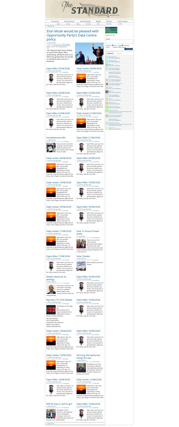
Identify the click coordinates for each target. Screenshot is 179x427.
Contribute (109, 24)
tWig (110, 102)
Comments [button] (110, 53)
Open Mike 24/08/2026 (58, 92)
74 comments (95, 210)
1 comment (95, 117)
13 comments (65, 303)
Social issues (122, 21)
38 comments (95, 96)
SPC (118, 72)
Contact (120, 24)
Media (98, 21)
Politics (109, 21)
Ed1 (110, 95)
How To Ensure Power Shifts (88, 232)
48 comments (96, 361)
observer (115, 106)
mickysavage (52, 43)
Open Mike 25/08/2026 (58, 68)
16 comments (65, 141)
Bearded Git (112, 56)
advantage (81, 236)
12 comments (95, 383)
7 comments (65, 359)
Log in (108, 28)
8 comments (65, 235)
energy (63, 45)
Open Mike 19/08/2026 (88, 182)
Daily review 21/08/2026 (89, 113)
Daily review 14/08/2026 (58, 330)
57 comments (65, 383)
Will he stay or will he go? (59, 403)
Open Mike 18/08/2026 (88, 206)
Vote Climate (83, 256)
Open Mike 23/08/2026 (88, 92)
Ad (117, 123)
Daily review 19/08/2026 (58, 182)
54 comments (95, 334)
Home (58, 24)
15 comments (66, 283)
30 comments (65, 117)
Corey (114, 110)
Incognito (114, 95)
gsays (110, 64)
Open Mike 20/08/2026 (88, 158)
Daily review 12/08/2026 (89, 379)
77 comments (65, 407)
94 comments (95, 186)
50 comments (96, 237)
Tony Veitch (112, 115)
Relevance (116, 47)
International (85, 21)
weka (110, 106)
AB (117, 68)
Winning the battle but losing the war (88, 356)
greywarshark (112, 72)
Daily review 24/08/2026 (89, 68)
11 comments (95, 72)
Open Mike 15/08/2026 (88, 299)
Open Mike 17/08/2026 (58, 256)
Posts (115, 45)
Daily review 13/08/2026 (58, 355)
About (68, 24)
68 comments (66, 44)
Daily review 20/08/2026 (58, 158)
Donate (108, 30)
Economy (55, 21)
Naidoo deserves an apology (56, 278)
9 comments (65, 210)
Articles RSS (111, 35)
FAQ (98, 24)
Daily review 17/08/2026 (58, 231)
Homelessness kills (55, 137)
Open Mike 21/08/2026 (88, 137)
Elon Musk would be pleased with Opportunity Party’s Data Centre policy (73, 35)
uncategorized (63, 47)
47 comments (95, 141)
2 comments (65, 162)
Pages (119, 45)
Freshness (123, 47)
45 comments (65, 334)
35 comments (95, 162)
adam (110, 91)
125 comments (66, 260)
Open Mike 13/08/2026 (58, 379)
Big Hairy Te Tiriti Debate (59, 299)
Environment (69, 21)
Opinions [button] (119, 53)
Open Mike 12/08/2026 (88, 403)
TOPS (57, 47)
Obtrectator (112, 83)
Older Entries (50, 26)
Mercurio (118, 83)
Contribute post (111, 32)
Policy (77, 24)
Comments (126, 45)
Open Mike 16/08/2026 (88, 276)
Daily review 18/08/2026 (58, 206)
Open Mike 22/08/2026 (58, 113)
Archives (88, 24)
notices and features (54, 71)
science (53, 47)
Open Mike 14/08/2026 (88, 330)
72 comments (65, 96)
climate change (57, 45)
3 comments (65, 72)
